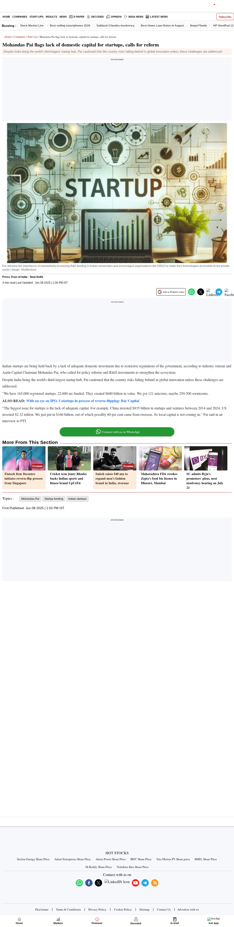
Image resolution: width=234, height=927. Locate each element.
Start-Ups (36, 16)
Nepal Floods (198, 25)
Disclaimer (41, 909)
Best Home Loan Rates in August (162, 25)
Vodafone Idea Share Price (133, 867)
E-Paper (79, 16)
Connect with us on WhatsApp (121, 432)
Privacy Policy (97, 909)
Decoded (97, 16)
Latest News (159, 16)
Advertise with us (188, 909)
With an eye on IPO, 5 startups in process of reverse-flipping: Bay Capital (82, 400)
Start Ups (32, 36)
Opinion (116, 16)
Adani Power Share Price (111, 859)
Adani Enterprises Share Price (72, 859)
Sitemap (144, 909)
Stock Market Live (32, 25)
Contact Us (164, 909)
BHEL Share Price (206, 859)
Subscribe (225, 16)
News (63, 16)
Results (51, 16)
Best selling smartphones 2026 (70, 25)
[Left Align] (4, 7)
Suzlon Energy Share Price (33, 859)
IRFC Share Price (141, 859)
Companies (19, 16)
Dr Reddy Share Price (98, 867)
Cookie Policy (123, 909)
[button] (191, 291)
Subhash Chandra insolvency (115, 25)
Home (6, 16)
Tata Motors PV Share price (173, 859)
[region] (117, 90)
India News (135, 16)
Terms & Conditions (68, 909)
